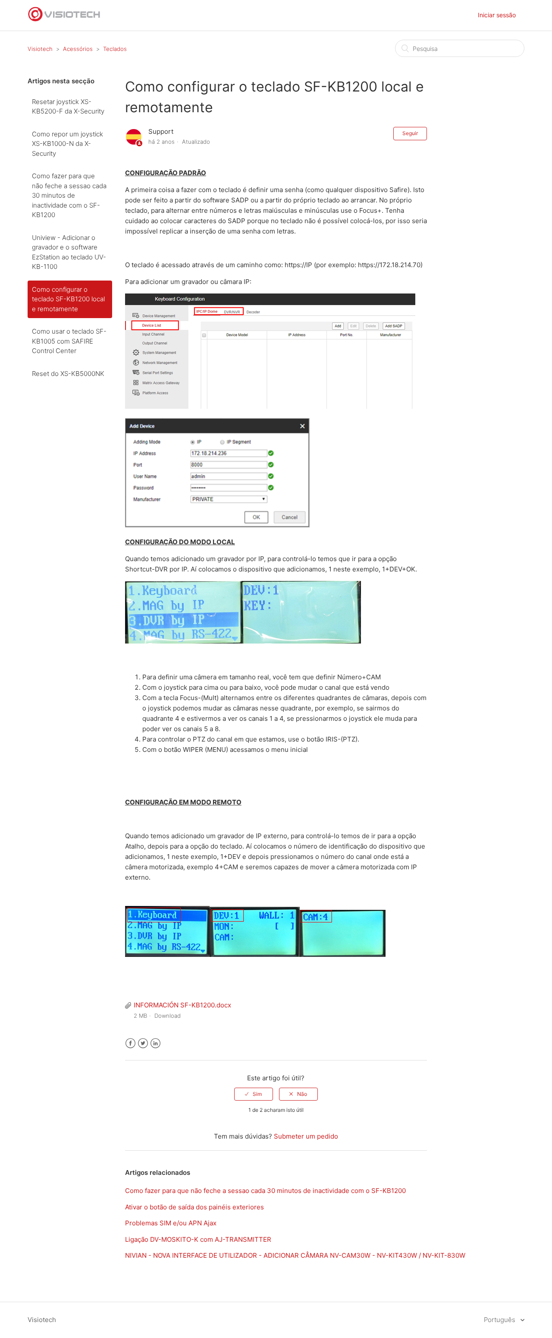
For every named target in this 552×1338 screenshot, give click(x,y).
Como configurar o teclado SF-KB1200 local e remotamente (68, 299)
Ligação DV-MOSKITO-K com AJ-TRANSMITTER (198, 1239)
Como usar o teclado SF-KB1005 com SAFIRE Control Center (69, 341)
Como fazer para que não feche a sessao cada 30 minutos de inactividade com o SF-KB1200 (69, 195)
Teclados (115, 48)
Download (167, 1015)
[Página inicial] (64, 20)
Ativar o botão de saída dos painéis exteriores (194, 1207)
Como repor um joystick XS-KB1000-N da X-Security (67, 144)
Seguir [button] (410, 133)
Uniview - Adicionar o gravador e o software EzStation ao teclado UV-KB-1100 (69, 252)
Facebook (130, 1043)
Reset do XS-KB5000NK (68, 373)
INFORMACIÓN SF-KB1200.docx (182, 1005)
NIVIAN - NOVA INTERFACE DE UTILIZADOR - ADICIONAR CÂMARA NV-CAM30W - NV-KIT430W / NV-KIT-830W (295, 1255)
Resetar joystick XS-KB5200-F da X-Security (68, 107)
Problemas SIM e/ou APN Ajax (170, 1223)
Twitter (143, 1043)
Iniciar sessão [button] (497, 15)
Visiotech (40, 48)
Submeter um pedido (306, 1136)
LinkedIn (155, 1043)
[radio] (253, 1094)
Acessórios (78, 48)
